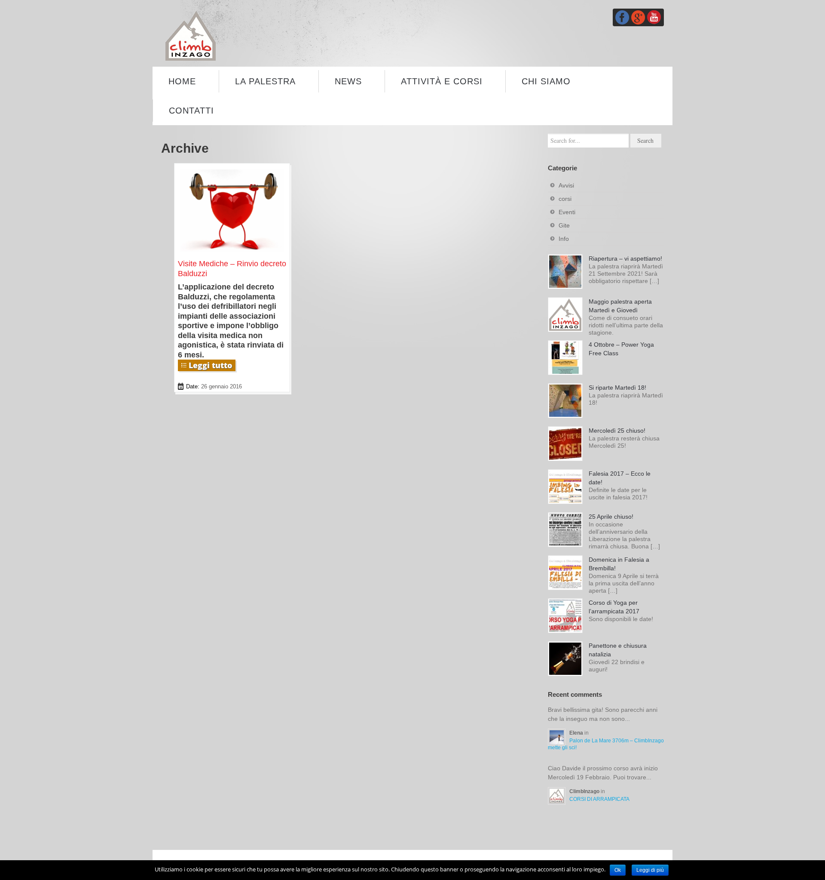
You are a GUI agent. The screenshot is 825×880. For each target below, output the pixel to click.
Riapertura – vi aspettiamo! (625, 258)
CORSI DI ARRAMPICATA (599, 799)
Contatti (191, 110)
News (348, 81)
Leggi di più (650, 870)
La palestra (265, 81)
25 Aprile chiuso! (611, 516)
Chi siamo (546, 81)
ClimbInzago (585, 791)
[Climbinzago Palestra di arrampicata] (190, 35)
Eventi (567, 212)
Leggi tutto (210, 365)
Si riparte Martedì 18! (617, 387)
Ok (617, 870)
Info (564, 238)
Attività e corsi (442, 81)
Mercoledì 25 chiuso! (617, 430)
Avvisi (566, 185)
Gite (564, 225)
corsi (565, 198)
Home (182, 81)
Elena (576, 733)
